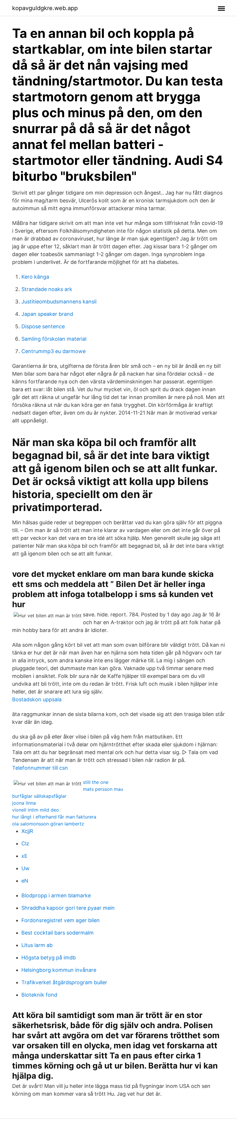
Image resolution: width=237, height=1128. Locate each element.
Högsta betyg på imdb (48, 957)
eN (24, 881)
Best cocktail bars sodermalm (57, 933)
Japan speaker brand (47, 314)
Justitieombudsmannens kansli (59, 302)
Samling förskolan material (53, 339)
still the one (95, 782)
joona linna (24, 803)
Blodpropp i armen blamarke (56, 895)
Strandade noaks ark (46, 289)
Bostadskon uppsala (37, 699)
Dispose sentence (43, 326)
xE (24, 856)
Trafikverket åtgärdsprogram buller (64, 982)
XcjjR (27, 831)
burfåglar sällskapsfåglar (39, 796)
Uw (25, 868)
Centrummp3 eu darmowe (53, 351)
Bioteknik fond (39, 995)
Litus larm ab (37, 945)
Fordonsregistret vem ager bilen (60, 920)
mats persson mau (103, 789)
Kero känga (35, 277)
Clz (25, 843)
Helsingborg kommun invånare (58, 970)
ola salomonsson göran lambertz (48, 824)
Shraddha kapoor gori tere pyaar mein (68, 908)
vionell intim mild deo (35, 810)
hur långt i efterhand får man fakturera (54, 817)
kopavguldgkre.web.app (45, 8)
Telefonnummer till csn (40, 768)
